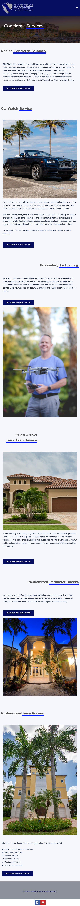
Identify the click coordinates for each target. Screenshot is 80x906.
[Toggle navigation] (65, 8)
